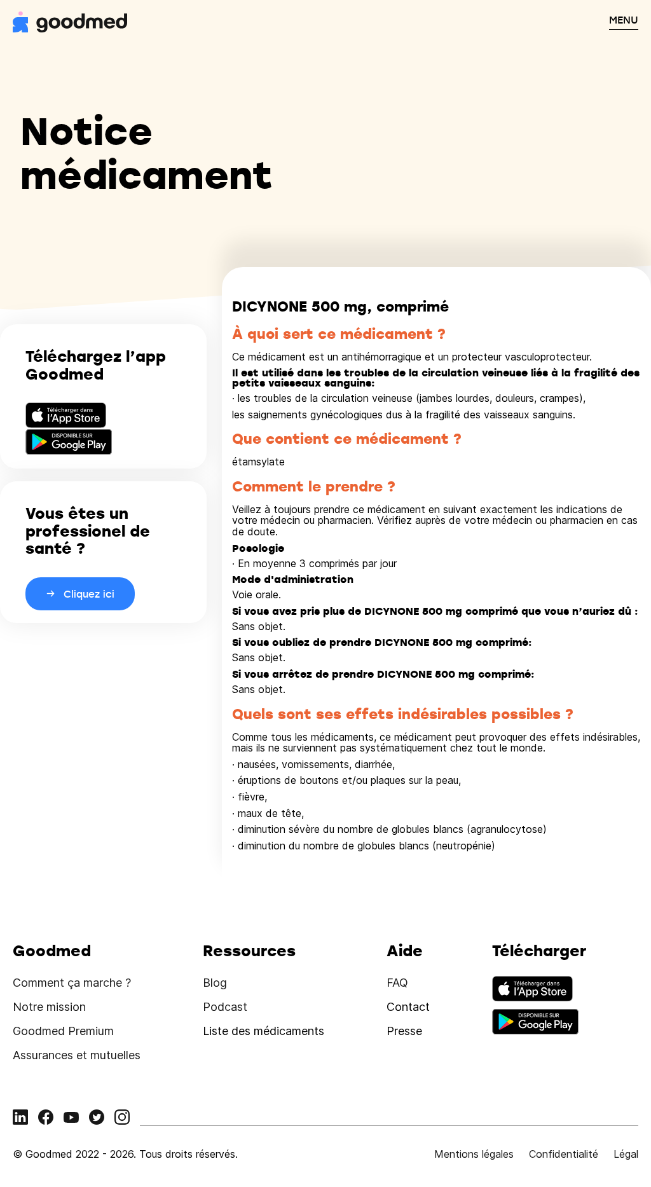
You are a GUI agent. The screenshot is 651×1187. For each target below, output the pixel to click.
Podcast (225, 1006)
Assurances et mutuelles (76, 1055)
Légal (625, 1154)
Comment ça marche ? (72, 982)
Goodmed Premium (63, 1031)
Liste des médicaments (263, 1031)
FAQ (397, 982)
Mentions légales (474, 1154)
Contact (408, 1006)
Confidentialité (563, 1154)
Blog (215, 982)
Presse (404, 1031)
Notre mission (49, 1006)
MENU (623, 20)
